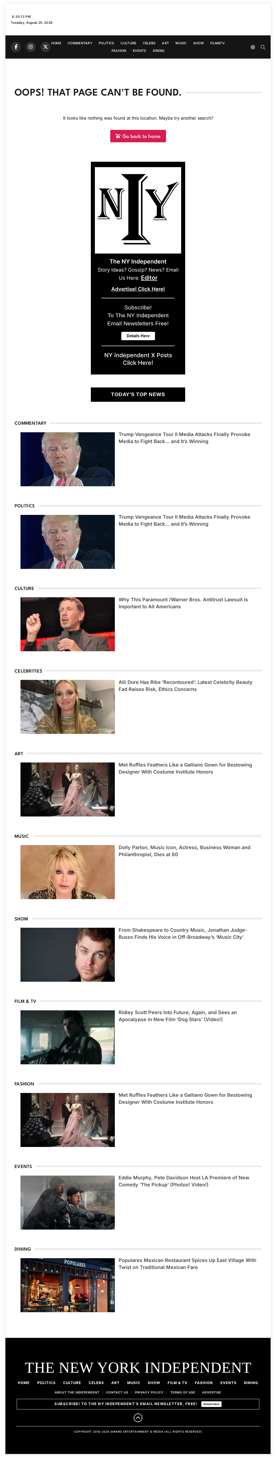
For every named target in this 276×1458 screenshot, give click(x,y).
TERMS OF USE (182, 1392)
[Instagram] (31, 47)
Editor (149, 277)
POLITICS (106, 43)
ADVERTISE (211, 1392)
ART (165, 43)
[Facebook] (16, 47)
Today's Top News (138, 394)
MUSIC (181, 43)
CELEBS (149, 43)
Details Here (211, 1404)
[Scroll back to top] (138, 1417)
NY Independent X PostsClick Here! (138, 359)
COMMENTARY (80, 43)
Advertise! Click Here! (138, 289)
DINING (159, 51)
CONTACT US (117, 1392)
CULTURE (128, 43)
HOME (56, 43)
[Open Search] (263, 47)
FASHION (119, 51)
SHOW (198, 43)
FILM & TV (178, 1383)
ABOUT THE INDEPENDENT (77, 1392)
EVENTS (139, 51)
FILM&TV (217, 43)
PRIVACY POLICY (149, 1392)
